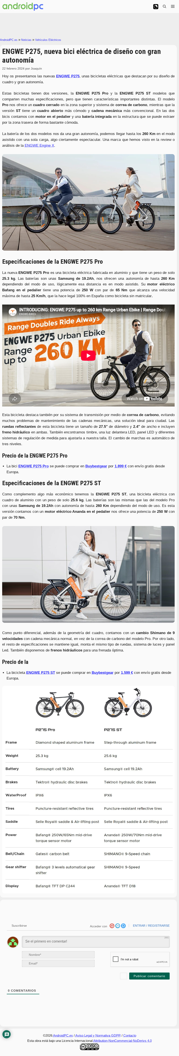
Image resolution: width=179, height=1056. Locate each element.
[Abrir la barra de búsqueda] (164, 6)
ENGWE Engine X (39, 145)
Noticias (26, 40)
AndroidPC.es (8, 40)
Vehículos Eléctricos (48, 40)
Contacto (129, 1035)
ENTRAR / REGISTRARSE (151, 925)
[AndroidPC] (23, 6)
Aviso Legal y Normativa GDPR (98, 1035)
